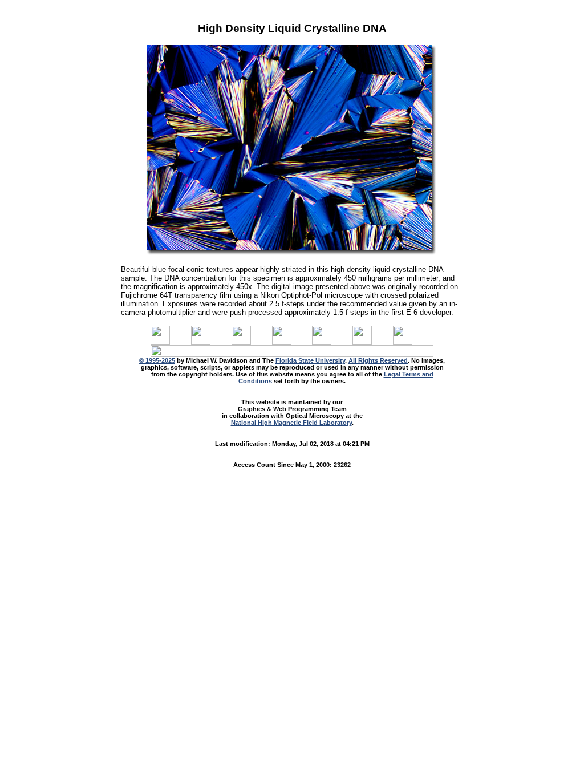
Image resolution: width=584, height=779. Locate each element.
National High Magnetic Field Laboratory (291, 422)
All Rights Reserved (378, 360)
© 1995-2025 (157, 360)
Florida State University (310, 360)
